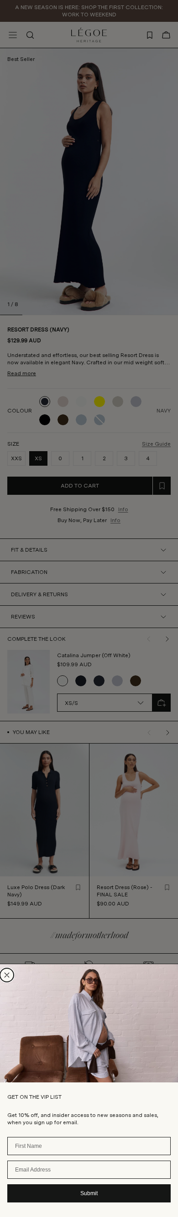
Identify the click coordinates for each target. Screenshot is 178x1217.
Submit (89, 1193)
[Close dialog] (7, 975)
